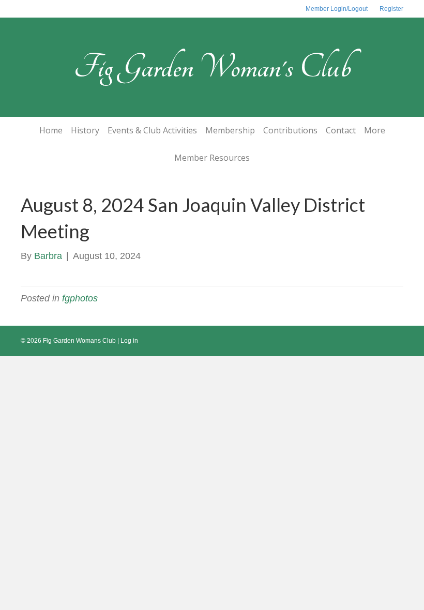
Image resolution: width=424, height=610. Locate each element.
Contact (341, 130)
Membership (230, 130)
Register (391, 8)
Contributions (290, 130)
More (374, 130)
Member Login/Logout (337, 8)
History (85, 130)
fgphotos (80, 298)
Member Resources (212, 157)
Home (51, 130)
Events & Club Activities (152, 130)
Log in (129, 340)
